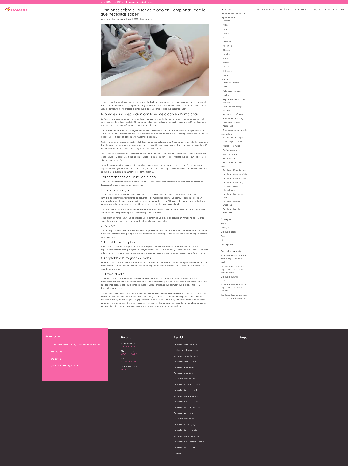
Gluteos (226, 50)
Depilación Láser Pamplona (185, 344)
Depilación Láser (147, 19)
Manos (226, 62)
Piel (222, 240)
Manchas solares (230, 154)
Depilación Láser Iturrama (235, 170)
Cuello (226, 66)
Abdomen (227, 45)
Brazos (226, 33)
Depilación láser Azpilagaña (185, 430)
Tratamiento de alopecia (234, 137)
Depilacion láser (265, 10)
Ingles (225, 29)
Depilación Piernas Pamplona (186, 356)
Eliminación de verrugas (234, 118)
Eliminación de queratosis (235, 130)
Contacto (338, 10)
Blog (327, 10)
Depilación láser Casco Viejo (186, 390)
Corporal (227, 41)
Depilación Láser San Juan (235, 182)
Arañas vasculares (231, 150)
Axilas (225, 25)
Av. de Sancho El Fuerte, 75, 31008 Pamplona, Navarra (75, 344)
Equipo (317, 10)
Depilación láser (228, 17)
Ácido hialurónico (231, 82)
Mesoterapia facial (231, 145)
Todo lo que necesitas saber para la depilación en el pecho (233, 258)
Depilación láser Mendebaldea (187, 384)
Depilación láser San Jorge (185, 424)
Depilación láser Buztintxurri (186, 447)
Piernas (226, 20)
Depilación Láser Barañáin (235, 174)
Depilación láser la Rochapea (186, 401)
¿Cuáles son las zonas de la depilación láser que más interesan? (233, 287)
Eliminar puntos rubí (232, 141)
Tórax (225, 58)
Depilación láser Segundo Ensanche (189, 407)
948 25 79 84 (56, 359)
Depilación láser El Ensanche (186, 396)
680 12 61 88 (56, 352)
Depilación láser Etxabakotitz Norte (189, 441)
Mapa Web (178, 453)
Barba (225, 75)
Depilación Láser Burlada (234, 178)
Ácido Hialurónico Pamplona (186, 350)
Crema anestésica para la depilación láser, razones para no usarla (232, 269)
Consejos (225, 227)
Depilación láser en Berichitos (186, 436)
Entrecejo (227, 71)
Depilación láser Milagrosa (185, 413)
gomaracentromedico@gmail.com (64, 365)
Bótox (225, 86)
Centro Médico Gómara (114, 19)
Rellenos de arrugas (232, 91)
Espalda (226, 54)
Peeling (226, 95)
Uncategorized (227, 244)
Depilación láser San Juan (184, 378)
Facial (225, 37)
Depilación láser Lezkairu (184, 418)
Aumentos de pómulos (233, 114)
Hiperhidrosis (229, 158)
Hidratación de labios (232, 162)
